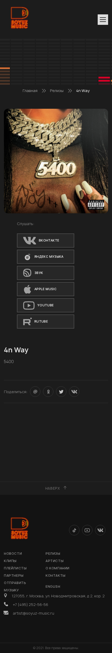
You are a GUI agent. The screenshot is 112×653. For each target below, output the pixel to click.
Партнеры (14, 575)
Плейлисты (15, 568)
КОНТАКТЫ (56, 575)
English (53, 586)
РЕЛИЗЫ (53, 553)
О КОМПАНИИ (58, 568)
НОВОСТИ (13, 553)
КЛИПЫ (10, 561)
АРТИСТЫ (55, 561)
